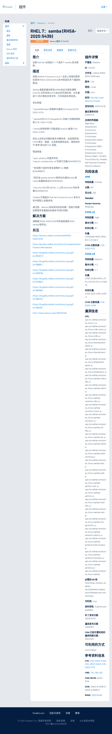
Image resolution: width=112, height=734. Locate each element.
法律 (72, 720)
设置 (103, 6)
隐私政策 (60, 720)
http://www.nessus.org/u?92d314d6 (50, 313)
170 (92, 672)
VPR (87, 176)
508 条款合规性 (87, 720)
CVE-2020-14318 (98, 660)
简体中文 (101, 30)
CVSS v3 (90, 253)
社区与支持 (55, 713)
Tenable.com (38, 713)
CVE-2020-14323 (93, 664)
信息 (37, 50)
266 (96, 672)
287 (101, 672)
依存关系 (48, 50)
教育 (77, 713)
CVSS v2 (90, 212)
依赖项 (60, 50)
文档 (68, 713)
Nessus (41, 23)
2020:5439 (97, 695)
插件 (22, 7)
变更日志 (72, 50)
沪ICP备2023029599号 (56, 723)
